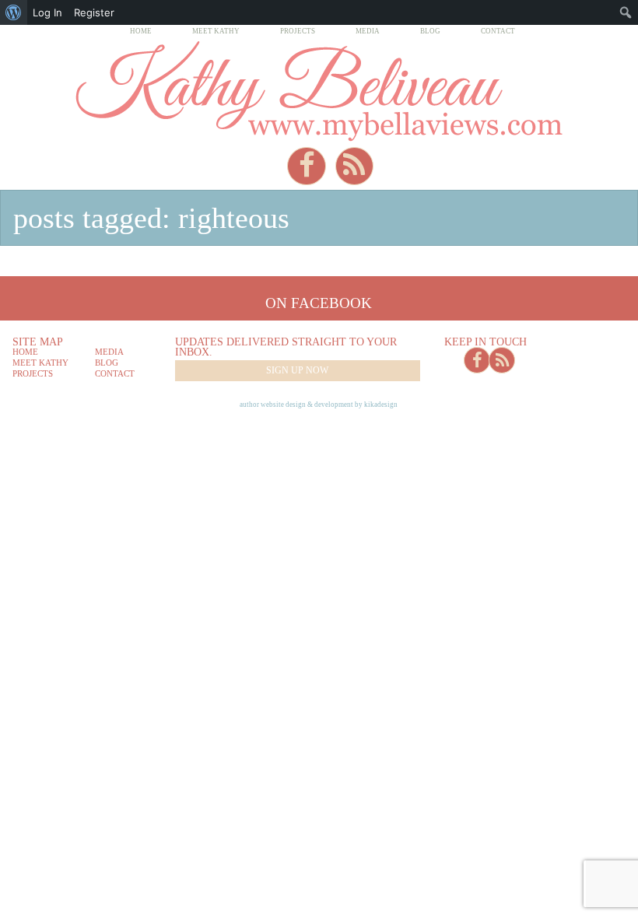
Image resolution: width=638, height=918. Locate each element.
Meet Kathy (216, 31)
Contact (498, 31)
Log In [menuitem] (47, 12)
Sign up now (297, 370)
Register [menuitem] (94, 12)
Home (141, 31)
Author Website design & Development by (319, 404)
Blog (430, 31)
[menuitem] (13, 12)
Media (368, 31)
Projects (297, 31)
